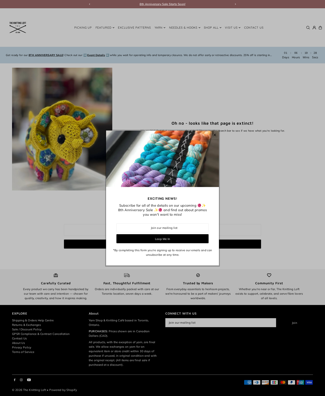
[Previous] (90, 4)
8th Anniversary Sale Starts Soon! (162, 4)
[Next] (235, 4)
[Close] (214, 135)
